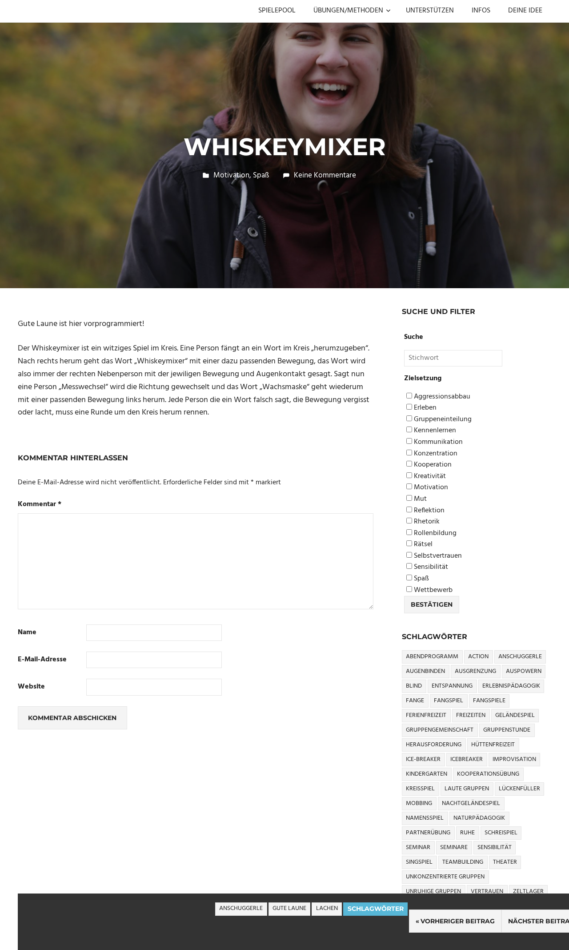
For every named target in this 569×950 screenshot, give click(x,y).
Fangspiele (489, 701)
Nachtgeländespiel (471, 803)
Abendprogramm (432, 657)
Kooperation (432, 465)
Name (27, 632)
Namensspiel (425, 818)
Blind (414, 686)
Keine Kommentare (325, 175)
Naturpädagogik (479, 818)
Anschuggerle (241, 908)
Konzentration (434, 453)
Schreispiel (501, 833)
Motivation (231, 175)
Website (31, 686)
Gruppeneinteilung (442, 419)
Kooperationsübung (488, 774)
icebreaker (466, 759)
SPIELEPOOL (277, 10)
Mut (419, 499)
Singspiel (419, 862)
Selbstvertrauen (437, 556)
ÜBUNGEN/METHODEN (348, 10)
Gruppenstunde (506, 730)
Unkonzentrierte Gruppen (445, 877)
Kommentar (39, 504)
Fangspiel (448, 701)
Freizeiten (470, 715)
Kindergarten (426, 774)
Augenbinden (425, 671)
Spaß (261, 175)
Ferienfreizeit (426, 715)
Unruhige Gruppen (433, 891)
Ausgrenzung (475, 671)
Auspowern (523, 671)
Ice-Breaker (423, 759)
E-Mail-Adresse (42, 659)
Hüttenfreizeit (493, 745)
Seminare (454, 847)
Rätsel (422, 544)
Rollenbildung (434, 533)
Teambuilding (462, 862)
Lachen (327, 908)
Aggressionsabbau (441, 397)
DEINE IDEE (525, 10)
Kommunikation (437, 442)
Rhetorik (426, 521)
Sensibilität (430, 567)
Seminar (418, 847)
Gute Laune (289, 908)
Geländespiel (515, 715)
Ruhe (467, 833)
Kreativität (429, 476)
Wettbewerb (432, 590)
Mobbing (419, 803)
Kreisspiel (420, 789)
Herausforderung (433, 745)
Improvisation (514, 759)
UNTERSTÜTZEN (430, 10)
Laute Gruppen (467, 789)
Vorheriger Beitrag (458, 921)
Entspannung (452, 686)
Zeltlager (528, 891)
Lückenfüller (519, 789)
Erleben (424, 408)
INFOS (481, 10)
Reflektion (428, 510)
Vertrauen (487, 891)
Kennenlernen (434, 430)
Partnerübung (428, 833)
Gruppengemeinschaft (439, 730)
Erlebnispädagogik (511, 686)
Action (478, 657)
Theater (505, 862)
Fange (415, 701)
